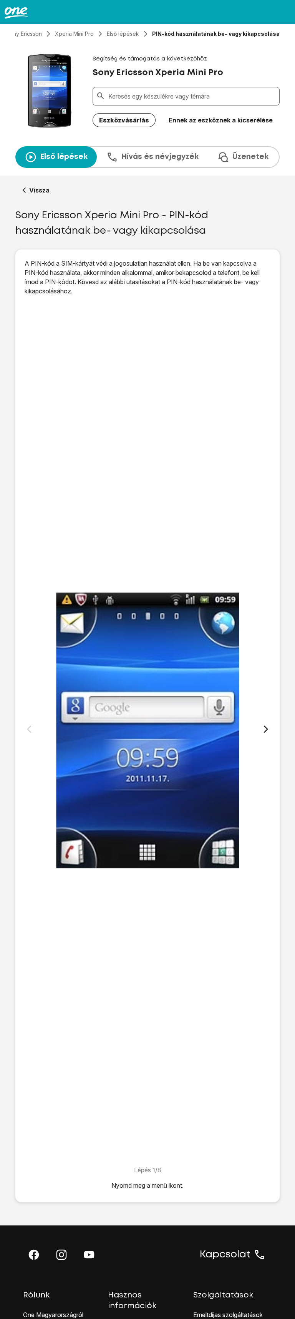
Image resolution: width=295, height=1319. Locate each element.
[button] (34, 1254)
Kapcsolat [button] (225, 1254)
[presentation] (147, 157)
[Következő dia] (265, 729)
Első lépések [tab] (64, 157)
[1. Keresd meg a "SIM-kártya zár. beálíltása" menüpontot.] (147, 730)
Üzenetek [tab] (250, 157)
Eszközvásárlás (124, 120)
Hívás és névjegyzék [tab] (160, 157)
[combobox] (192, 96)
